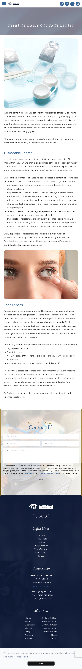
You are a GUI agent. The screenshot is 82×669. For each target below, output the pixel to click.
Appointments (41, 552)
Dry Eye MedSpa (41, 546)
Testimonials (41, 539)
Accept (41, 663)
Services (41, 542)
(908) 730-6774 (45, 592)
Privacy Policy (29, 473)
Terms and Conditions (49, 473)
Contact (41, 556)
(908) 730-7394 (45, 595)
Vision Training (41, 549)
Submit (41, 479)
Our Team (41, 535)
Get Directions (41, 586)
